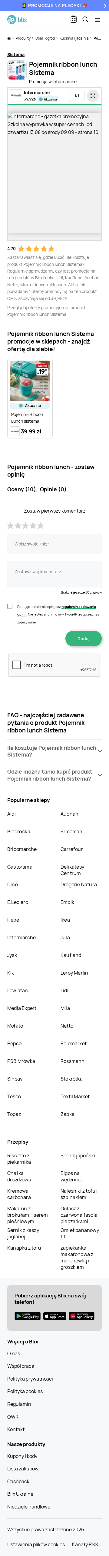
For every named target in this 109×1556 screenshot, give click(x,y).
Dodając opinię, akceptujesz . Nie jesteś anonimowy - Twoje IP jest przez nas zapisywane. (58, 614)
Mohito (15, 1025)
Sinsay (14, 1078)
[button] (54, 751)
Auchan (69, 813)
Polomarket (74, 1043)
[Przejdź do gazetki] (93, 96)
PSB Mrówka (21, 1061)
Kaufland (71, 955)
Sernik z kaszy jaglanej (23, 1233)
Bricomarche (22, 849)
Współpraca (20, 1366)
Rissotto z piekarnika (19, 1158)
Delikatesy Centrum (72, 870)
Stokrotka (72, 1078)
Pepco (14, 1043)
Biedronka (18, 831)
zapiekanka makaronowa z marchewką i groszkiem (77, 1257)
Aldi (11, 813)
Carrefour (72, 849)
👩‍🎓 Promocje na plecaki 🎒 (54, 5)
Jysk (12, 955)
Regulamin (19, 1404)
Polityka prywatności (30, 1378)
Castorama (19, 866)
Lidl (64, 990)
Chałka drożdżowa (19, 1176)
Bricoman (72, 831)
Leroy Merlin (74, 972)
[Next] (104, 5)
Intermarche (21, 937)
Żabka (67, 1114)
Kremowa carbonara (19, 1194)
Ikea (65, 919)
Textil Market (75, 1096)
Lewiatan (17, 990)
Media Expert (21, 1008)
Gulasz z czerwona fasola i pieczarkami (80, 1215)
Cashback (18, 1481)
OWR (12, 1416)
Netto (67, 1025)
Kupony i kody (22, 1456)
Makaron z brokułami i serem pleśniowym (27, 1215)
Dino (12, 884)
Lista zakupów (22, 1468)
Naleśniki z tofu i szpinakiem (79, 1194)
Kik (10, 972)
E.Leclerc (17, 902)
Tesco (14, 1096)
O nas (13, 1353)
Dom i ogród (45, 38)
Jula (65, 937)
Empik (67, 902)
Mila (65, 1008)
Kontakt (16, 1429)
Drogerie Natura (79, 884)
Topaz (14, 1114)
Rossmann (73, 1061)
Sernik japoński (78, 1155)
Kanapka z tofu (24, 1247)
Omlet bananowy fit (80, 1233)
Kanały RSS (85, 1544)
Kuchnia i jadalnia (74, 38)
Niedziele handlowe (28, 1506)
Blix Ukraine (20, 1494)
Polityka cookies (25, 1391)
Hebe (13, 919)
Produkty (23, 38)
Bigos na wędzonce (72, 1176)
